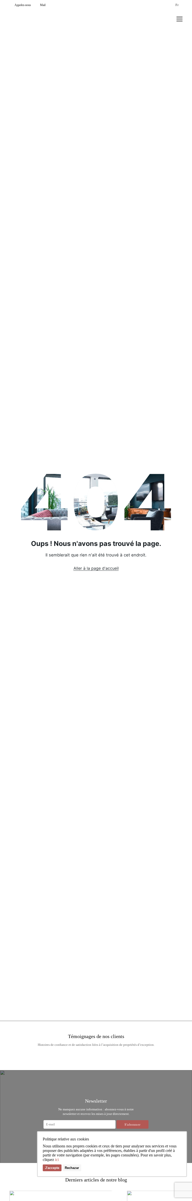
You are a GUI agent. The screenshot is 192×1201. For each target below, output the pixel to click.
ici (57, 1159)
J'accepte (52, 1168)
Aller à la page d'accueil (96, 568)
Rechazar (72, 1168)
